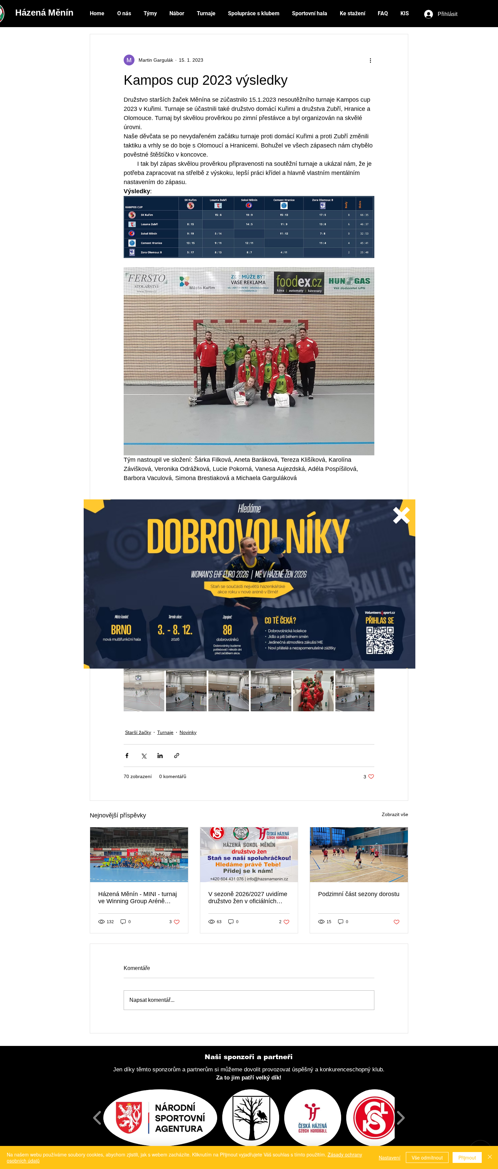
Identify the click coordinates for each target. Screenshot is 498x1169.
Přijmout (467, 1157)
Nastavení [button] (389, 1157)
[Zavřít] (490, 1157)
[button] (401, 515)
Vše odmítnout (427, 1157)
